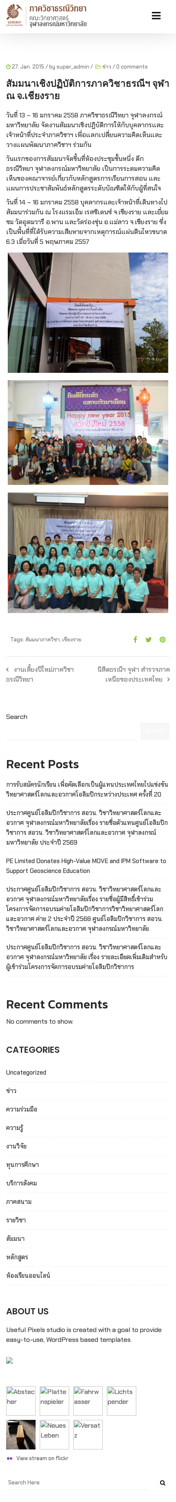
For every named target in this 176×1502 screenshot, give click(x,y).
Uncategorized (26, 1072)
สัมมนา (15, 1239)
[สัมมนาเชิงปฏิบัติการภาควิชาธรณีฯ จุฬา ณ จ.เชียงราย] (132, 639)
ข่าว (106, 66)
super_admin (72, 66)
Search (16, 716)
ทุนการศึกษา (22, 1165)
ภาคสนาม (19, 1202)
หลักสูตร (17, 1257)
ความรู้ (14, 1128)
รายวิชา (16, 1220)
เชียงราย (71, 639)
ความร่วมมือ (21, 1109)
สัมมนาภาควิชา (42, 639)
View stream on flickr (42, 1458)
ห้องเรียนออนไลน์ (28, 1276)
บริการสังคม (21, 1183)
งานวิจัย (16, 1146)
